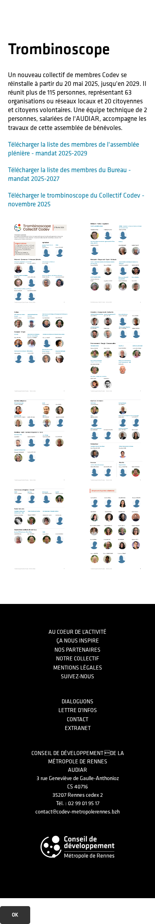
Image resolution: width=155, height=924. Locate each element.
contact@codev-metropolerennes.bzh (77, 811)
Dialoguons (77, 701)
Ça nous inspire (77, 640)
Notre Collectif (77, 658)
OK (15, 915)
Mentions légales (77, 667)
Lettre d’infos (77, 710)
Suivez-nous (77, 676)
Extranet (78, 728)
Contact (77, 719)
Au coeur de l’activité (77, 632)
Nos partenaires (77, 649)
